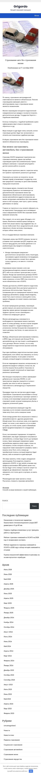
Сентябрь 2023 (9, 680)
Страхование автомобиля (13, 749)
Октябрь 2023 (9, 675)
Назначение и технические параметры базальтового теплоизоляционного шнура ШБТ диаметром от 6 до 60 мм (21, 522)
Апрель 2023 (8, 704)
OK (31, 771)
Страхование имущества (13, 759)
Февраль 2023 (9, 713)
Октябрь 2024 (9, 627)
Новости (7, 730)
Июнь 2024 (8, 641)
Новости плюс (9, 735)
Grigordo (20, 6)
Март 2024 (8, 656)
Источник (6, 488)
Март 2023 (8, 708)
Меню (36, 15)
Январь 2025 (8, 613)
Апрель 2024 (8, 651)
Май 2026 (7, 579)
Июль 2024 (8, 637)
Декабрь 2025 (9, 589)
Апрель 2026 (8, 584)
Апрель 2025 (8, 598)
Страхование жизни (11, 754)
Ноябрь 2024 (8, 622)
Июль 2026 (8, 569)
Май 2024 (7, 646)
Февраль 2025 (9, 608)
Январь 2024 (8, 665)
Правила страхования (12, 740)
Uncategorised (9, 725)
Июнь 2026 (8, 574)
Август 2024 (8, 632)
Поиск (5, 501)
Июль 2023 (8, 689)
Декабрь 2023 (9, 670)
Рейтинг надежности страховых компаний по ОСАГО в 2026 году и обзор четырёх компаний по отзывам (22, 547)
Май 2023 (7, 699)
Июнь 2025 (8, 593)
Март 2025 (8, 603)
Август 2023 (8, 684)
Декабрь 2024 (9, 617)
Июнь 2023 (8, 694)
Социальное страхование (13, 745)
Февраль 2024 (9, 660)
